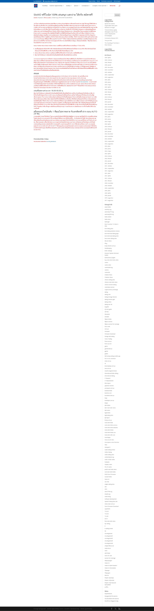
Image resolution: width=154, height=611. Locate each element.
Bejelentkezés (108, 593)
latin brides (107, 405)
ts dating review (109, 528)
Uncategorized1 (109, 536)
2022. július (107, 146)
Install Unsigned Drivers (111, 371)
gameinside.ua (108, 348)
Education (107, 314)
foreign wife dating (109, 336)
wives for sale (108, 555)
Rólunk (98, 1)
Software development (111, 499)
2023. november (109, 107)
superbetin (107, 509)
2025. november (109, 70)
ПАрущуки (107, 573)
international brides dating (111, 373)
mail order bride (109, 422)
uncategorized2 (109, 538)
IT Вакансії (107, 378)
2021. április (108, 176)
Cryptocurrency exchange (111, 289)
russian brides (108, 477)
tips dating (107, 523)
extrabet (107, 316)
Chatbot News (108, 275)
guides (106, 353)
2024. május (108, 94)
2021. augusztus (109, 171)
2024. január (108, 102)
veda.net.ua (108, 548)
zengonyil (40, 17)
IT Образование (109, 380)
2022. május (108, 151)
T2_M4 (106, 516)
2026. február (108, 62)
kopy (106, 398)
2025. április (108, 87)
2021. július (107, 173)
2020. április (108, 193)
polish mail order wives (111, 469)
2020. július (107, 190)
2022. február (108, 158)
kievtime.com (108, 393)
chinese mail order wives (111, 282)
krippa (106, 403)
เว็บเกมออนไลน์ (84, 82)
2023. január (108, 131)
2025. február (108, 92)
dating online (108, 302)
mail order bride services (111, 425)
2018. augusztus (109, 198)
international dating (110, 376)
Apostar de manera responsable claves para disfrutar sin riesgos (111, 25)
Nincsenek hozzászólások (65, 17)
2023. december (109, 104)
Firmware (107, 331)
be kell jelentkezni (51, 141)
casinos (107, 270)
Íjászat (76, 5)
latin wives (107, 410)
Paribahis (107, 462)
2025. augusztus (109, 77)
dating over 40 (108, 304)
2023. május (108, 121)
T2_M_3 (107, 513)
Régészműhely (92, 1)
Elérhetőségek (117, 1)
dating (106, 292)
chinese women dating (110, 284)
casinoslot (107, 272)
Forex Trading (108, 339)
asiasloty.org (108, 209)
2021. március (108, 178)
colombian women (109, 287)
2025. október (108, 72)
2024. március (108, 97)
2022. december (109, 134)
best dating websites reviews (112, 231)
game (106, 346)
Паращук (107, 570)
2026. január (108, 65)
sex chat (107, 481)
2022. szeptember (109, 141)
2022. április (108, 153)
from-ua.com (108, 343)
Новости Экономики (110, 568)
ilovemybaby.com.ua (110, 366)
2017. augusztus (109, 200)
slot (106, 486)
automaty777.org (109, 212)
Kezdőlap (45, 5)
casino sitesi (108, 265)
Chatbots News (109, 277)
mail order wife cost (110, 435)
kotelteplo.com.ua (109, 400)
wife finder (107, 553)
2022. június (108, 148)
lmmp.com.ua (108, 420)
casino (106, 262)
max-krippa (107, 437)
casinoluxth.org (109, 267)
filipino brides (108, 319)
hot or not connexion (110, 358)
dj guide (107, 307)
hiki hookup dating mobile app (112, 356)
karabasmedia (108, 390)
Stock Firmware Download (111, 506)
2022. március (108, 156)
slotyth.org (55, 17)
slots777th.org (108, 491)
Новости (107, 563)
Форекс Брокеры (109, 578)
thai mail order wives (110, 521)
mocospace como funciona (112, 442)
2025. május (108, 84)
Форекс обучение (109, 580)
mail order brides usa (110, 432)
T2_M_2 (107, 511)
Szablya (68, 5)
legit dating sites (109, 415)
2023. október (108, 109)
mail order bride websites (111, 427)
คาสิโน (106, 587)
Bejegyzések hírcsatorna (111, 596)
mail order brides (109, 430)
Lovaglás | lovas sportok (99, 5)
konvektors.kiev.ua (109, 395)
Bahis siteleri (108, 217)
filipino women (108, 321)
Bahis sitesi (108, 219)
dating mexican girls (110, 299)
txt (105, 531)
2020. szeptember (109, 188)
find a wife (107, 326)
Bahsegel (107, 222)
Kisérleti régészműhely (56, 5)
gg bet (106, 351)
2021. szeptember (109, 168)
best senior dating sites (111, 238)
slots (106, 489)
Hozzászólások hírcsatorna (112, 598)
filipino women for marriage (112, 324)
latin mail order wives (110, 408)
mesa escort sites (109, 440)
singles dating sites (109, 484)
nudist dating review (110, 449)
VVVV (106, 550)
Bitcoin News (108, 241)
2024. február (108, 99)
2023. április (108, 124)
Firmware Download (110, 334)
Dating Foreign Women (111, 297)
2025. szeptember (109, 75)
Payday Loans (108, 464)
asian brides (108, 207)
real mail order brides (110, 472)
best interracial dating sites (112, 236)
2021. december (109, 163)
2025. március (108, 89)
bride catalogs (108, 250)
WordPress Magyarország (111, 601)
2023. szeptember (109, 111)
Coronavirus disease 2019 (111, 38)
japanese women (109, 385)
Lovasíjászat (85, 5)
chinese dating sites (110, 280)
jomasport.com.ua (109, 388)
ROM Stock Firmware (110, 474)
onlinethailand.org (109, 457)
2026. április (108, 57)
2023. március (108, 126)
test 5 (106, 518)
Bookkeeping (108, 248)
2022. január (108, 161)
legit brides (107, 413)
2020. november (109, 183)
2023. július (107, 116)
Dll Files (107, 311)
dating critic (108, 294)
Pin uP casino (108, 467)
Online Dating (108, 452)
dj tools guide (108, 309)
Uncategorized (108, 533)
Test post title (108, 40)
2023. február (108, 129)
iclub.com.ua (108, 361)
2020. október (108, 185)
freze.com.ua (108, 341)
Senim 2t (107, 479)
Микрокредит (108, 560)
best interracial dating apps (112, 233)
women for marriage (110, 558)
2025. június (108, 82)
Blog (106, 243)
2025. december (109, 67)
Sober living (108, 496)
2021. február (108, 180)
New (106, 445)
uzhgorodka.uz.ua (109, 546)
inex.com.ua (108, 368)
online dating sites (109, 454)
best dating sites (109, 228)
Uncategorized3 (109, 541)
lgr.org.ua (107, 417)
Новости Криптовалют (111, 565)
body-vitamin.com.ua (110, 246)
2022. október (108, 139)
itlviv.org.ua (107, 383)
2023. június (108, 119)
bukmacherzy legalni (110, 257)
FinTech (107, 329)
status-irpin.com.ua (110, 504)
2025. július (107, 79)
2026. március (108, 60)
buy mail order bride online (111, 260)
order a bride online (110, 459)
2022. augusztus (109, 144)
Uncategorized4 (109, 543)
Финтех (107, 575)
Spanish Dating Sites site (111, 501)
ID (105, 363)
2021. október (108, 166)
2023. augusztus (109, 114)
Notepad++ (108, 447)
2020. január (108, 195)
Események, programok (106, 1)
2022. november (109, 136)
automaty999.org (109, 214)
